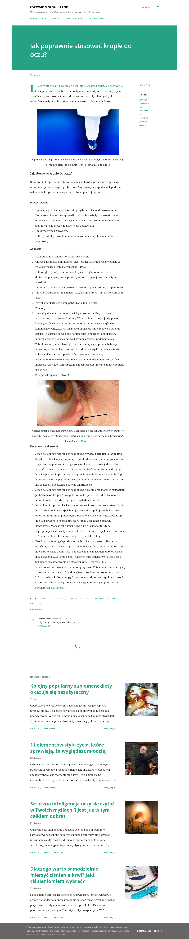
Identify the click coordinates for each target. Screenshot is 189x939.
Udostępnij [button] (145, 85)
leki (141, 107)
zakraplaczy (58, 587)
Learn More (143, 931)
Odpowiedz (44, 626)
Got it (158, 931)
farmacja (143, 100)
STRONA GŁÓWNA (38, 18)
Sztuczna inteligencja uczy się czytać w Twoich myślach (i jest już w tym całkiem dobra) (72, 810)
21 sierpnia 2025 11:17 (62, 618)
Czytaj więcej (109, 728)
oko (141, 114)
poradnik (143, 121)
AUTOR (56, 18)
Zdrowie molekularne (49, 7)
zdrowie (143, 125)
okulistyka (144, 118)
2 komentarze (51, 728)
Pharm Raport (44, 618)
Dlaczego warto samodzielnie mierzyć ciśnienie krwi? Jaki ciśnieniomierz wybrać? (64, 875)
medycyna (144, 110)
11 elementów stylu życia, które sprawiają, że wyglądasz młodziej (68, 748)
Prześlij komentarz (53, 852)
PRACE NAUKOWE (74, 18)
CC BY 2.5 (84, 441)
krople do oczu (145, 103)
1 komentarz (50, 787)
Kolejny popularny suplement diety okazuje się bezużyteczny (71, 689)
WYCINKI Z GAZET (97, 18)
